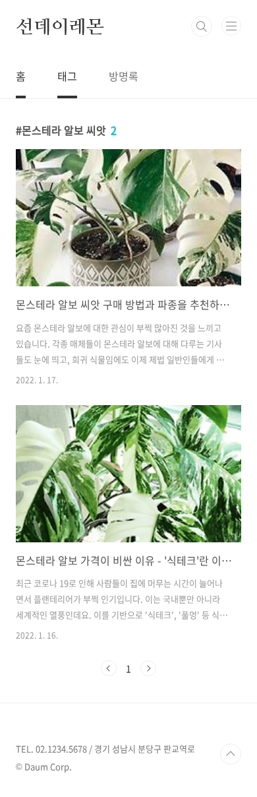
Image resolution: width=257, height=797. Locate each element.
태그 (67, 76)
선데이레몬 (60, 26)
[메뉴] (231, 26)
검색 (202, 26)
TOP (230, 754)
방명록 (123, 76)
